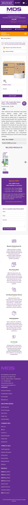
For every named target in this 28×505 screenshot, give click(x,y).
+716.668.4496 (7, 381)
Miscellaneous (4, 399)
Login (18, 3)
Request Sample (9, 51)
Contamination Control (6, 393)
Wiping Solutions (18, 42)
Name (4, 211)
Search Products (7, 29)
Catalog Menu (7, 38)
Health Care (4, 416)
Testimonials (4, 438)
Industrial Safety (5, 419)
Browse (5, 34)
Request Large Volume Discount (13, 47)
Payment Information (6, 452)
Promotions (5, 493)
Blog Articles (5, 472)
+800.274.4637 (9, 379)
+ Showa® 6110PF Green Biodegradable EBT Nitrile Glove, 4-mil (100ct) (6, 156)
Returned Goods (5, 461)
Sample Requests (5, 435)
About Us (3, 426)
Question (5, 220)
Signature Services (5, 487)
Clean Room (4, 413)
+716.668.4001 (17, 379)
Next (25, 162)
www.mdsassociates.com (7, 383)
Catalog (6, 42)
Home (2, 42)
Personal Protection (6, 390)
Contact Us (3, 432)
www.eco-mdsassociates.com (8, 385)
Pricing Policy (4, 455)
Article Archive (4, 484)
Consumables (11, 42)
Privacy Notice (4, 458)
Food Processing (5, 410)
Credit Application (5, 449)
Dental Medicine (5, 407)
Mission (3, 429)
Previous (2, 162)
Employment (4, 442)
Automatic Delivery (5, 490)
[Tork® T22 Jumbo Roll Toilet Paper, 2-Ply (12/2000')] (14, 68)
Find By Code (20, 29)
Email (4, 215)
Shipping (3, 464)
